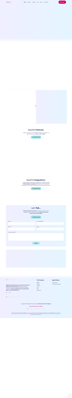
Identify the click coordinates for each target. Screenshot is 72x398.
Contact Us (46, 2)
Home (25, 2)
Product (29, 2)
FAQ (38, 2)
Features (34, 2)
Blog (41, 2)
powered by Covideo (28, 312)
